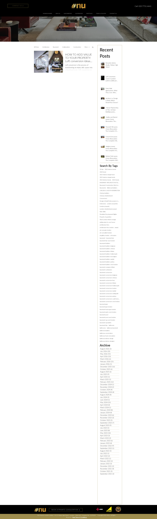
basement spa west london (107, 320)
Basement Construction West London (110, 185)
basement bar (110, 238)
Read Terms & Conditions (79, 517)
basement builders (105, 243)
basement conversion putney (108, 296)
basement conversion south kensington (110, 299)
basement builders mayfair (107, 259)
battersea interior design (106, 338)
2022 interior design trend (107, 174)
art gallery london (104, 235)
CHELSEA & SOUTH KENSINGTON (110, 190)
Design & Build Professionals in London (110, 201)
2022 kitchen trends (105, 180)
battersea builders (105, 330)
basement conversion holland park (109, 285)
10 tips (102, 169)
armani (116, 227)
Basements (103, 188)
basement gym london (106, 307)
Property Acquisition (105, 217)
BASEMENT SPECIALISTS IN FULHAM (110, 182)
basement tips (104, 325)
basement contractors (106, 270)
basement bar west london (107, 240)
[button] (68, 13)
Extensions (103, 203)
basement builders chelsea (107, 248)
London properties (112, 203)
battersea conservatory (106, 333)
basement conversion (106, 272)
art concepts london (105, 230)
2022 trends (115, 180)
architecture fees (104, 225)
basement (102, 238)
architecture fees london (107, 227)
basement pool (104, 314)
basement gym (104, 304)
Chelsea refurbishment (106, 196)
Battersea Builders (112, 188)
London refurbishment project (108, 209)
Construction (77, 47)
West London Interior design (108, 219)
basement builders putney (107, 262)
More (86, 47)
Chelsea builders (104, 193)
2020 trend (103, 172)
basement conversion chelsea (108, 277)
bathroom (111, 325)
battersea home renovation (107, 336)
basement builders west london (109, 264)
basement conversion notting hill (109, 293)
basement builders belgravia (107, 246)
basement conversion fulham (108, 283)
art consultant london (106, 233)
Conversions (103, 198)
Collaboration (66, 47)
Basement (56, 47)
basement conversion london (108, 288)
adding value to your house (107, 222)
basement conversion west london (110, 301)
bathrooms (103, 328)
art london (113, 235)
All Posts (36, 47)
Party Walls (103, 211)
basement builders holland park (108, 254)
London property (104, 206)
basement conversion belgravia (108, 275)
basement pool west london (108, 317)
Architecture (45, 47)
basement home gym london (108, 309)
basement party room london (108, 312)
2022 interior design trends (107, 177)
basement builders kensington (108, 256)
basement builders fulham (107, 251)
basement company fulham (107, 267)
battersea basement (112, 328)
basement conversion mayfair (108, 291)
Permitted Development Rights (108, 214)
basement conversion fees (107, 280)
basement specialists (105, 322)
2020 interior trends (110, 169)
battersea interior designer (107, 341)
